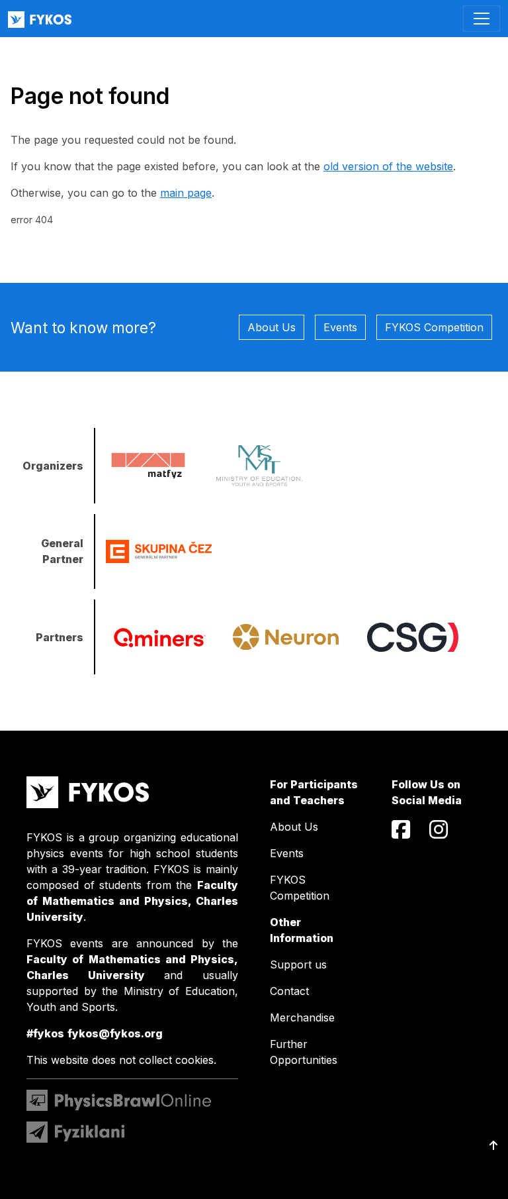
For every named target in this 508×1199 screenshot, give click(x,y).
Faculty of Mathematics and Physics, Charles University (132, 900)
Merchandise (302, 1017)
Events (340, 327)
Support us (298, 964)
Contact (289, 991)
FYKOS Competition (434, 327)
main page (186, 192)
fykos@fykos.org (115, 1033)
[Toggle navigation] (481, 18)
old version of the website (388, 166)
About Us (271, 327)
